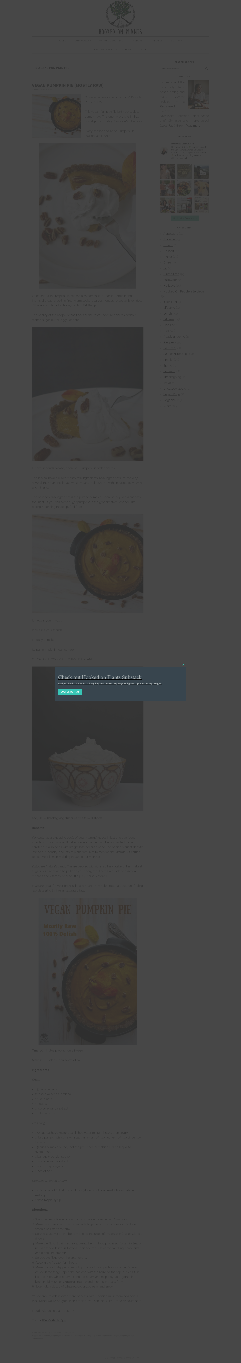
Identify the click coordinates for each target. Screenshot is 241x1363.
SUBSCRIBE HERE (70, 691)
